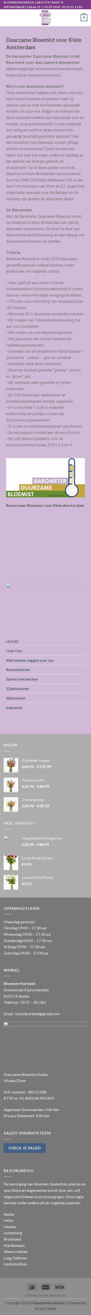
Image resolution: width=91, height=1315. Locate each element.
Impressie (14, 707)
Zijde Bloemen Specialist (45, 1295)
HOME (12, 641)
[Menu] (6, 18)
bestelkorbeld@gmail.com (37, 1013)
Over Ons (14, 650)
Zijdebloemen (17, 688)
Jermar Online (45, 1308)
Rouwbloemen (18, 669)
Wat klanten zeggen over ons (30, 660)
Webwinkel (15, 698)
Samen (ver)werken (22, 679)
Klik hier (52, 1109)
